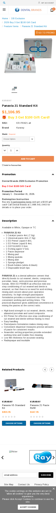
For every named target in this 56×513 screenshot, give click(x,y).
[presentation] (45, 369)
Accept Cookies (28, 507)
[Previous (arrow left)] (1, 434)
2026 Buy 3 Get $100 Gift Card (20, 22)
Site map (8, 484)
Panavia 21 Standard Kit (34, 26)
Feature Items (11, 26)
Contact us (24, 484)
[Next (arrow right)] (3, 434)
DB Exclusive (18, 18)
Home (5, 18)
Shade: (8, 134)
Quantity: (6, 145)
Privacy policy (41, 484)
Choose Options (14, 423)
